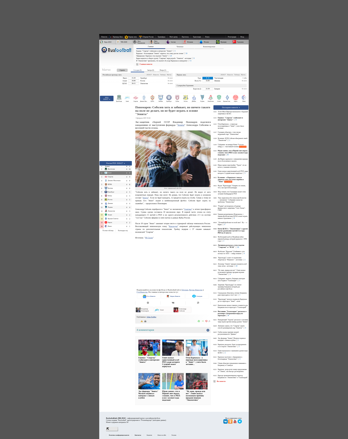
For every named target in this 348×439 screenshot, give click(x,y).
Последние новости (230, 107)
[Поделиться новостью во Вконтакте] (173, 303)
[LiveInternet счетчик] (112, 431)
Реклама (174, 435)
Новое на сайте (162, 435)
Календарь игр (123, 230)
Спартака (188, 209)
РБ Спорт (149, 238)
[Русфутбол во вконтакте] (225, 423)
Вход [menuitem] (242, 37)
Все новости (221, 381)
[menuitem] (147, 37)
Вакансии (149, 435)
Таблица (163, 74)
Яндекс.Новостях (195, 290)
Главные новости (146, 64)
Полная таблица (107, 230)
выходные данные (159, 420)
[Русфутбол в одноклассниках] (230, 423)
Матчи (169, 74)
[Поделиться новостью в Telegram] (147, 303)
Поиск (207, 37)
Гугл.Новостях (142, 292)
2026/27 (149, 74)
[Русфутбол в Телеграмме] (240, 423)
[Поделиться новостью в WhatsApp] (198, 303)
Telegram (184, 290)
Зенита (181, 125)
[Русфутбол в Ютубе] (235, 423)
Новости (156, 74)
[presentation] (119, 69)
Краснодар (173, 226)
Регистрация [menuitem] (232, 37)
